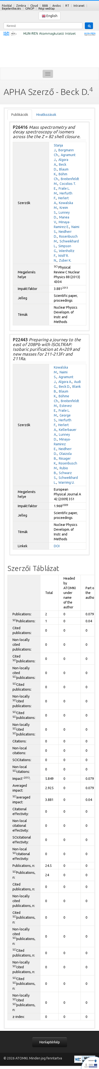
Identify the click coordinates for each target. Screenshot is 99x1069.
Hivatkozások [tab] (46, 115)
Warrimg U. (66, 482)
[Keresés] (89, 25)
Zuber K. (65, 260)
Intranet (79, 5)
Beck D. (64, 386)
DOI (57, 546)
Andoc (56, 5)
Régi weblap (46, 8)
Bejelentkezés (11, 8)
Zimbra (21, 5)
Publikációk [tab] (19, 115)
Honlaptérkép (49, 1042)
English (51, 16)
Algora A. (65, 382)
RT (67, 5)
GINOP (29, 8)
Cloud (34, 5)
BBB (45, 5)
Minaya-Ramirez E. (62, 444)
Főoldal (7, 5)
